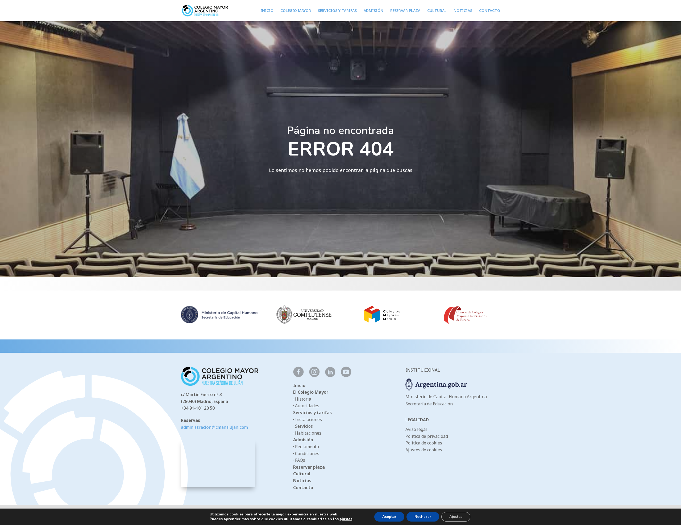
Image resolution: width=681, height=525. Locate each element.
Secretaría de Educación (429, 404)
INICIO (266, 11)
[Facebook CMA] (298, 376)
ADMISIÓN (373, 11)
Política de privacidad (426, 436)
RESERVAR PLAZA (405, 11)
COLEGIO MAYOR (295, 11)
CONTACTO (489, 11)
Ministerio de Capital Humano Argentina (446, 397)
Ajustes (455, 516)
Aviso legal (416, 429)
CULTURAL (437, 11)
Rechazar (422, 516)
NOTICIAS (463, 11)
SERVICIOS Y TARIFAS (337, 11)
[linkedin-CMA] (330, 376)
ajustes (346, 519)
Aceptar (389, 516)
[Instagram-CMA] (314, 376)
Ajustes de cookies (423, 450)
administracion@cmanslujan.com (214, 427)
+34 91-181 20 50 (198, 408)
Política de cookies (423, 443)
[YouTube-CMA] (346, 376)
